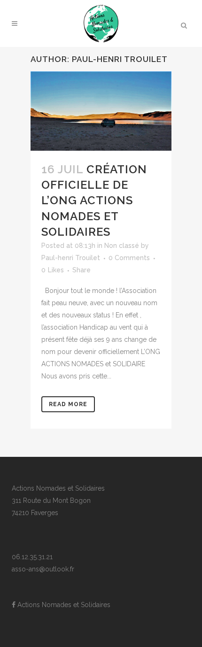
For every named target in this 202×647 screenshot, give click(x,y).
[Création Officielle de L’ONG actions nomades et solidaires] (101, 111)
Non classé (121, 245)
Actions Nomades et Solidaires (63, 604)
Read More (68, 404)
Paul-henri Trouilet (70, 258)
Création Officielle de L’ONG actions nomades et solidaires (94, 200)
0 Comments (129, 258)
